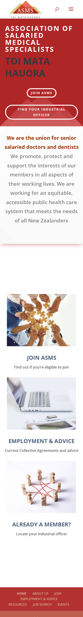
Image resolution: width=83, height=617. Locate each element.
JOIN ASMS (41, 93)
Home (22, 593)
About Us (40, 593)
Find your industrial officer (41, 112)
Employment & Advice (39, 599)
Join (57, 593)
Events (63, 604)
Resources (18, 604)
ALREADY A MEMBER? (41, 524)
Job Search (42, 604)
